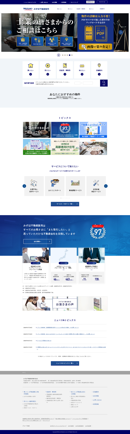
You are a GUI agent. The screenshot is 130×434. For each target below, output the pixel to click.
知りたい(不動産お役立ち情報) (78, 393)
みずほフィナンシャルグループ (58, 426)
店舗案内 (102, 9)
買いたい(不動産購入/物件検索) (31, 393)
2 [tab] (64, 54)
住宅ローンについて (76, 402)
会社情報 (54, 2)
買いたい (59, 9)
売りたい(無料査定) (30, 401)
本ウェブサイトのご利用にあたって (32, 420)
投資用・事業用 (81, 9)
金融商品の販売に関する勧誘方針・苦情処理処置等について (38, 418)
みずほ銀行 (71, 426)
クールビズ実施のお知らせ (44, 340)
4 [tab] (69, 54)
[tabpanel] (65, 32)
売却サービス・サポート (30, 408)
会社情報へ (37, 241)
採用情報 (63, 2)
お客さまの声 (74, 406)
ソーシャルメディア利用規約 (79, 418)
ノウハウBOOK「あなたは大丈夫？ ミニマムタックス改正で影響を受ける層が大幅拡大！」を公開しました (66, 334)
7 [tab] (69, 198)
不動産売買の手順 (76, 400)
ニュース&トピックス (30, 2)
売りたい (70, 9)
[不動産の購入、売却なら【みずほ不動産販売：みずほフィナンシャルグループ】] (38, 9)
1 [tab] (62, 54)
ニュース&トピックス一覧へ (65, 363)
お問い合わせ (44, 2)
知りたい (91, 9)
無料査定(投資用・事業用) (54, 398)
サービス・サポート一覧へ (65, 204)
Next (121, 32)
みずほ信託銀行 (80, 426)
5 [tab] (71, 54)
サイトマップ (74, 2)
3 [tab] (64, 198)
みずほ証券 (88, 426)
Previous (9, 32)
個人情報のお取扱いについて (63, 418)
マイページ (102, 2)
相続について (74, 404)
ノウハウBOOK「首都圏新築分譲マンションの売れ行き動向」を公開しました (58, 327)
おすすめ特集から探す (30, 396)
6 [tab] (68, 198)
